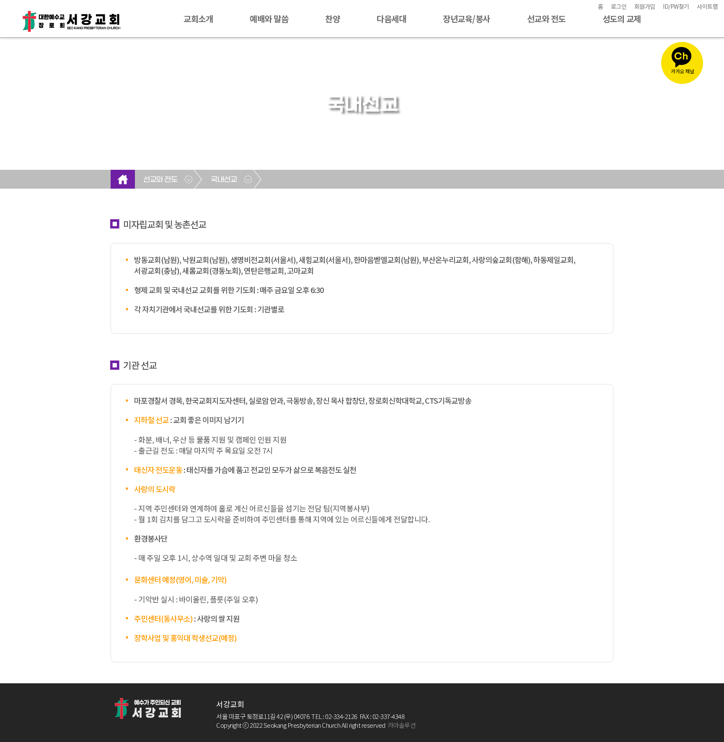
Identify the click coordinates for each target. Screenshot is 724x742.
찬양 (332, 19)
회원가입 (644, 6)
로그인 (619, 6)
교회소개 (198, 19)
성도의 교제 (621, 19)
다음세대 (391, 19)
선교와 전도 (546, 19)
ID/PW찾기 (676, 6)
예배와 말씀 (269, 19)
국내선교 (224, 180)
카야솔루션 (402, 725)
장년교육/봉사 (466, 19)
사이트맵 (707, 6)
